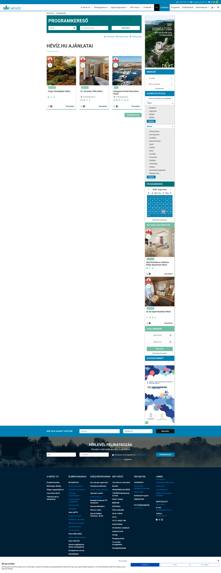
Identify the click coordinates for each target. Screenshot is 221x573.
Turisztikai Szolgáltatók (117, 543)
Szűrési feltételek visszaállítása (159, 98)
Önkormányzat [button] (202, 7)
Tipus (149, 103)
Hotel (116, 87)
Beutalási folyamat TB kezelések (98, 501)
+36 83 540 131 (161, 516)
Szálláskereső (133, 115)
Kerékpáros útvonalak (76, 519)
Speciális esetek (96, 493)
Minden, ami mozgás (76, 523)
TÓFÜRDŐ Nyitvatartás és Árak (121, 494)
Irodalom (152, 138)
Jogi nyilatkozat (161, 490)
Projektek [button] (147, 7)
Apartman (52, 87)
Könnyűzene (154, 131)
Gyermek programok (157, 170)
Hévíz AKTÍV (73, 512)
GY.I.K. (114, 517)
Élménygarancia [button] (100, 7)
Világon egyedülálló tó (55, 490)
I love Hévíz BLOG (53, 493)
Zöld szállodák (118, 510)
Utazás (152, 167)
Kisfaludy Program (141, 496)
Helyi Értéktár (117, 524)
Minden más (154, 173)
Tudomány (153, 164)
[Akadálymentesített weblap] (217, 2)
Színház (152, 154)
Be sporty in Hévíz (74, 516)
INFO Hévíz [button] (135, 7)
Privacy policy (123, 561)
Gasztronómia (154, 141)
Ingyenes (153, 111)
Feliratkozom (165, 454)
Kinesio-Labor (95, 510)
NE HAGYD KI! (73, 482)
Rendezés (159, 88)
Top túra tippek (73, 530)
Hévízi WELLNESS (75, 534)
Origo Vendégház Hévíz (59, 91)
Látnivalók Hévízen (75, 486)
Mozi (151, 151)
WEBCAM (115, 503)
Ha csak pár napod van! (99, 482)
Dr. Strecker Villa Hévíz (92, 91)
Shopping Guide (118, 538)
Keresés (125, 28)
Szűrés (151, 121)
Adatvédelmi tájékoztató (165, 482)
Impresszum (160, 486)
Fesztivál (153, 157)
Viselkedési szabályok (120, 528)
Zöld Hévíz (116, 506)
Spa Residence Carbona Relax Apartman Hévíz (157, 263)
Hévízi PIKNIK (138, 492)
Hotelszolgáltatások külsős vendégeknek (76, 546)
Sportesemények (74, 527)
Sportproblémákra (97, 506)
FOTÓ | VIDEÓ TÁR (119, 521)
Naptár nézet (123, 37)
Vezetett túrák (73, 505)
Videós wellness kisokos (77, 537)
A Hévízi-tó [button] (85, 7)
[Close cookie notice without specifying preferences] (218, 561)
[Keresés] (217, 7)
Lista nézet (110, 37)
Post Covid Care (96, 497)
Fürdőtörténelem (53, 482)
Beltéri (152, 114)
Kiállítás (152, 160)
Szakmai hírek (117, 531)
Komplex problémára (98, 486)
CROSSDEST (139, 482)
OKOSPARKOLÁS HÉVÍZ (121, 490)
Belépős (152, 108)
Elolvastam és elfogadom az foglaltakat (128, 457)
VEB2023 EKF (139, 499)
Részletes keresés (159, 220)
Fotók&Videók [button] (187, 7)
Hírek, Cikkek (117, 513)
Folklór (152, 147)
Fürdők (115, 535)
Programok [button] (175, 7)
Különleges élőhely (54, 486)
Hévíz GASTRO (74, 541)
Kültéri (151, 117)
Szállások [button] (165, 7)
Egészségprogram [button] (118, 7)
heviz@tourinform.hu (164, 510)
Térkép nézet (137, 37)
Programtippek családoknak (73, 500)
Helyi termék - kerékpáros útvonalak (142, 487)
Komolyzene (154, 135)
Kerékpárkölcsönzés (76, 550)
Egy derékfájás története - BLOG (96, 515)
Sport (151, 144)
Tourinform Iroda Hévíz (121, 482)
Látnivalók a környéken (76, 490)
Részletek (70, 106)
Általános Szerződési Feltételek (164, 494)
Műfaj (149, 126)
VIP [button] (156, 7)
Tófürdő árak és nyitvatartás (53, 498)
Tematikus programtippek (73, 494)
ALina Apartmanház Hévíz (158, 311)
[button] (213, 7)
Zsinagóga (72, 509)
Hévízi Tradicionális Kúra (99, 490)
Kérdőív (115, 486)
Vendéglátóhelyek (119, 548)
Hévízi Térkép (117, 499)
